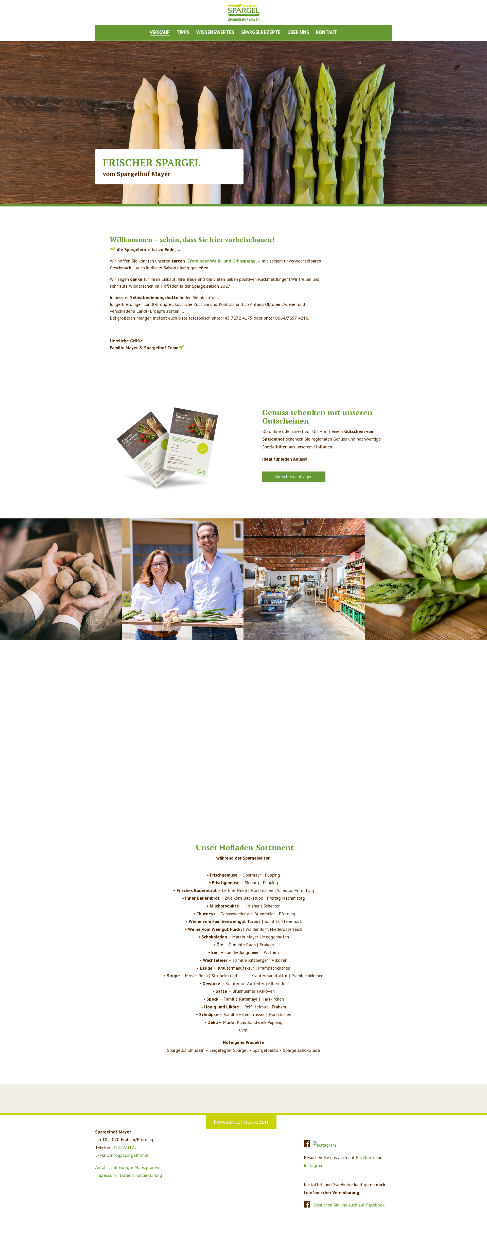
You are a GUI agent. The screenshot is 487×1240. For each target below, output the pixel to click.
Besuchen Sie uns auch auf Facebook (349, 1205)
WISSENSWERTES (215, 33)
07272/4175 (124, 1147)
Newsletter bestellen (241, 1122)
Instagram (313, 1165)
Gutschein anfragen (293, 476)
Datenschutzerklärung (141, 1175)
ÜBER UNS (298, 33)
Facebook (365, 1157)
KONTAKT (326, 33)
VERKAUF (160, 33)
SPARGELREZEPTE (261, 33)
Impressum (105, 1175)
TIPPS (183, 33)
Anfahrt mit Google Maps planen (127, 1167)
